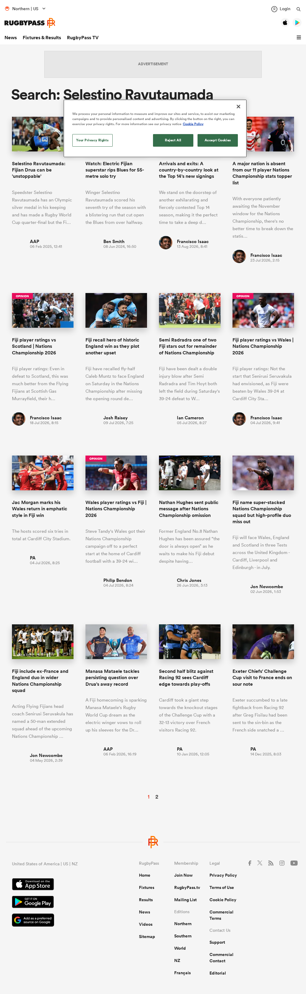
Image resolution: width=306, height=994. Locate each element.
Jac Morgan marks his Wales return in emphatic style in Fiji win (39, 508)
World (180, 948)
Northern (183, 924)
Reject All (173, 140)
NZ (177, 960)
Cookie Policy (222, 900)
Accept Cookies (218, 140)
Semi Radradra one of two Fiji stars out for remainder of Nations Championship (188, 346)
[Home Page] (29, 23)
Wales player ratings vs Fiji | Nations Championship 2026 (115, 508)
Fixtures (146, 887)
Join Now (183, 875)
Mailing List (185, 900)
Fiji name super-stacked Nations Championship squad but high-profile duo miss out (261, 512)
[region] (155, 128)
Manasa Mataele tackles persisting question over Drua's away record (112, 677)
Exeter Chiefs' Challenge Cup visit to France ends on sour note (262, 677)
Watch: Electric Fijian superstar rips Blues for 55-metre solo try (114, 170)
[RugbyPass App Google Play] (54, 903)
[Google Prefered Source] (54, 920)
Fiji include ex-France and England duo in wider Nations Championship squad (40, 680)
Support (217, 942)
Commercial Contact (221, 957)
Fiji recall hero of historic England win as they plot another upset (112, 346)
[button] (299, 37)
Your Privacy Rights (92, 140)
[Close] (238, 106)
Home (144, 875)
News (10, 37)
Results (146, 900)
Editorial (217, 973)
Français (182, 973)
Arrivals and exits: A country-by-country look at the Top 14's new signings (188, 170)
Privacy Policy (223, 875)
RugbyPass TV (83, 37)
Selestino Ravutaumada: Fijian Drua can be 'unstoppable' (38, 170)
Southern (183, 936)
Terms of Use (221, 887)
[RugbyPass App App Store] (54, 885)
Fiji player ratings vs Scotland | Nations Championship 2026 (34, 346)
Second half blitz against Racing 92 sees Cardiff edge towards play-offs (186, 677)
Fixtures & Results (42, 37)
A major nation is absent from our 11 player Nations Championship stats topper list (262, 173)
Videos (145, 924)
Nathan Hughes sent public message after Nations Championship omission (188, 508)
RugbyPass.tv (187, 887)
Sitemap (147, 937)
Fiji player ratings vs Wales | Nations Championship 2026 (262, 346)
